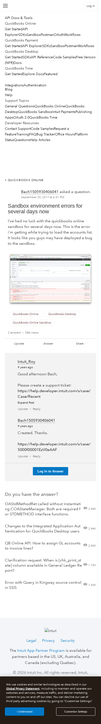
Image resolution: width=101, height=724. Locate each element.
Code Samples (64, 57)
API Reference (42, 57)
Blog (9, 89)
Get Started (14, 29)
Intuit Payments (64, 112)
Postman (47, 34)
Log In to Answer (50, 471)
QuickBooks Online (49, 106)
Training (22, 134)
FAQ (32, 134)
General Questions (19, 106)
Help (9, 95)
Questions (22, 140)
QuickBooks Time (43, 117)
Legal (31, 640)
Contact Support (18, 128)
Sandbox (34, 34)
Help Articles (40, 140)
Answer (48, 344)
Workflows (72, 34)
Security (68, 640)
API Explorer (32, 46)
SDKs (22, 34)
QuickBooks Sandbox (35, 112)
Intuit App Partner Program (41, 650)
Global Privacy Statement (22, 689)
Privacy (48, 640)
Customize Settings (75, 711)
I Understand (24, 711)
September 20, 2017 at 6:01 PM (42, 197)
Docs (17, 63)
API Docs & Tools (18, 18)
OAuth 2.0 (21, 117)
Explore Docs (33, 74)
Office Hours (65, 134)
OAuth (59, 34)
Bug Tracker (45, 134)
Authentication (35, 85)
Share (80, 344)
